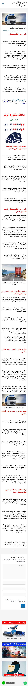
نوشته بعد (14, 551)
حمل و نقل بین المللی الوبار (19, 4)
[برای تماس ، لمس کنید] (3, 683)
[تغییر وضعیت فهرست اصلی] (3, 3)
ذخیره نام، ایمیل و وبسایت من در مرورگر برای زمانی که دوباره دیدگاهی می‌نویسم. (15, 600)
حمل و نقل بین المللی (12, 31)
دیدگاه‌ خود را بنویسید (21, 31)
